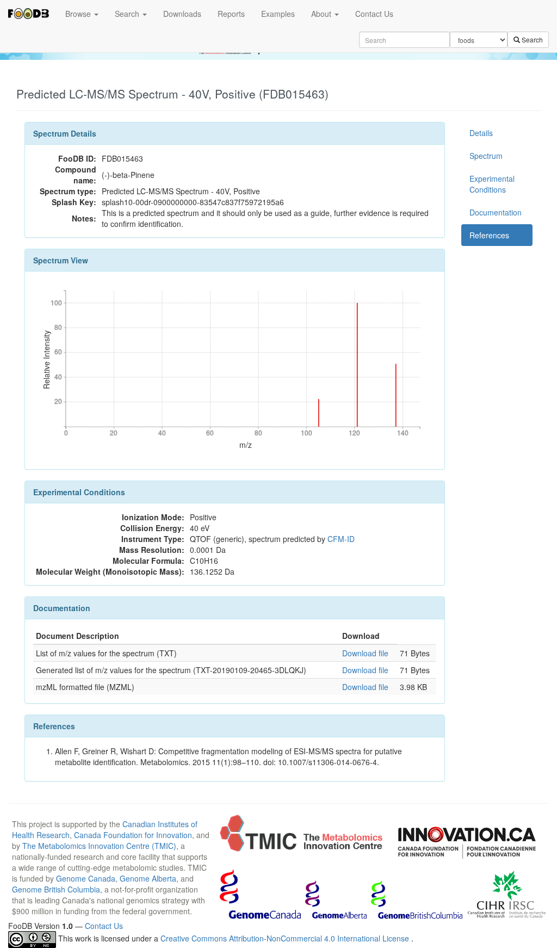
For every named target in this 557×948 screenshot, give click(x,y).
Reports (231, 13)
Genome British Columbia (56, 889)
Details (481, 132)
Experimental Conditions (492, 184)
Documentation (495, 212)
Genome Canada (85, 878)
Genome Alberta (148, 878)
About (322, 13)
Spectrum (486, 155)
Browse (79, 13)
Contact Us (374, 13)
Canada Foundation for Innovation (133, 834)
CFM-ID (341, 538)
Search (128, 13)
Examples (278, 13)
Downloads (182, 13)
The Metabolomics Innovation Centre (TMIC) (99, 845)
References (489, 235)
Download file (365, 653)
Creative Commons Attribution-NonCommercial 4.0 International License (285, 938)
